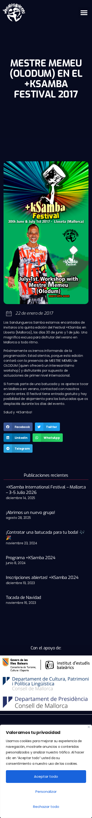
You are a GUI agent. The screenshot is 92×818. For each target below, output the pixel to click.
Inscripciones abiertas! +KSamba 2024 (42, 577)
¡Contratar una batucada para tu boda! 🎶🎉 (45, 535)
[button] (84, 12)
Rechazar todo (46, 806)
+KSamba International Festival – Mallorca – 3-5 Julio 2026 (46, 489)
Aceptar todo (46, 776)
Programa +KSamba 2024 (30, 558)
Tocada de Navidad (23, 597)
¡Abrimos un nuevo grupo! (30, 512)
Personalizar (46, 791)
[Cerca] (89, 727)
